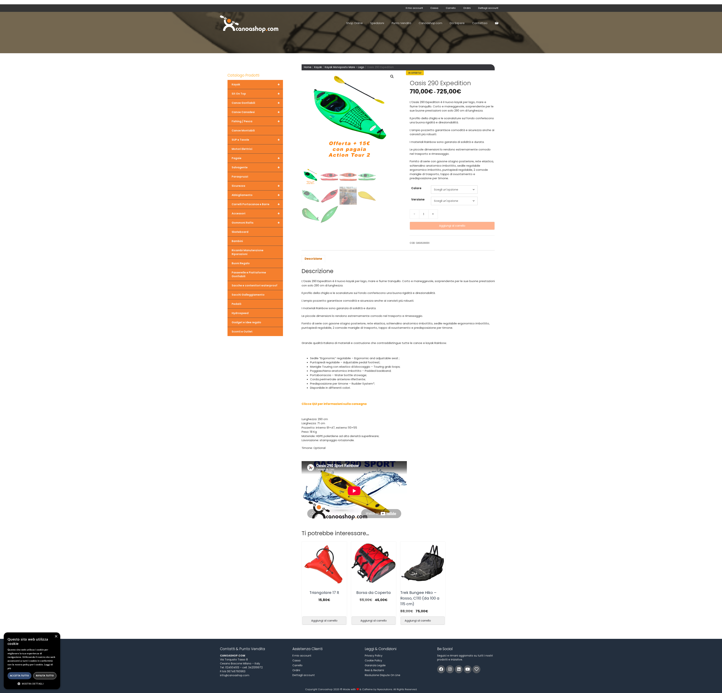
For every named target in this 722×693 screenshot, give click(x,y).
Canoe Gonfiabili (256, 103)
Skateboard (240, 232)
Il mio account (414, 8)
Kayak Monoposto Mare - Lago (344, 67)
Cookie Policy (373, 660)
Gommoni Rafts (256, 222)
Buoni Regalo (241, 263)
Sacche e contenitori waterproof (254, 285)
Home (307, 67)
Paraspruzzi (240, 176)
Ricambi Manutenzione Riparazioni (247, 252)
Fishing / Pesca (256, 121)
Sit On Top (256, 93)
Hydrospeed (240, 313)
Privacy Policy (373, 655)
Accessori (256, 213)
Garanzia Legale (375, 665)
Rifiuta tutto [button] (45, 675)
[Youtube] (468, 669)
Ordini (467, 8)
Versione (418, 199)
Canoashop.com (430, 23)
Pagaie (256, 158)
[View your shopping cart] (496, 23)
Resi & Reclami (374, 670)
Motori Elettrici (242, 149)
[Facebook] (441, 669)
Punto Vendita (401, 23)
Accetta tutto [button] (19, 675)
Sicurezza (256, 185)
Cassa (434, 8)
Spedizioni (377, 23)
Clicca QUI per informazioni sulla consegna (334, 404)
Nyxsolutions (384, 689)
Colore (416, 188)
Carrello (451, 8)
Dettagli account (488, 8)
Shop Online (354, 23)
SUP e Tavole (256, 139)
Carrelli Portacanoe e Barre (256, 204)
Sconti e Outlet (242, 331)
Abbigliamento (256, 195)
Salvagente (256, 167)
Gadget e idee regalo (246, 322)
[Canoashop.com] (250, 23)
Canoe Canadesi (256, 112)
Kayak (318, 67)
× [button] (56, 636)
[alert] (32, 660)
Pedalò (236, 304)
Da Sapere (457, 23)
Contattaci (479, 23)
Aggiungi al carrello (452, 226)
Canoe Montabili (243, 130)
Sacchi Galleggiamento (248, 295)
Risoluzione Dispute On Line (382, 675)
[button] (392, 76)
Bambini (237, 241)
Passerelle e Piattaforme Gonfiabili (249, 274)
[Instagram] (450, 669)
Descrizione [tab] (313, 259)
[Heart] (476, 669)
